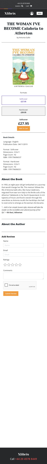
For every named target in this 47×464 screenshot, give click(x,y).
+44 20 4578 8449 (23, 3)
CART (28, 6)
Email (5, 250)
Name (5, 241)
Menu (39, 13)
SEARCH (18, 6)
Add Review (8, 236)
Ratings (6, 259)
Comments (7, 270)
